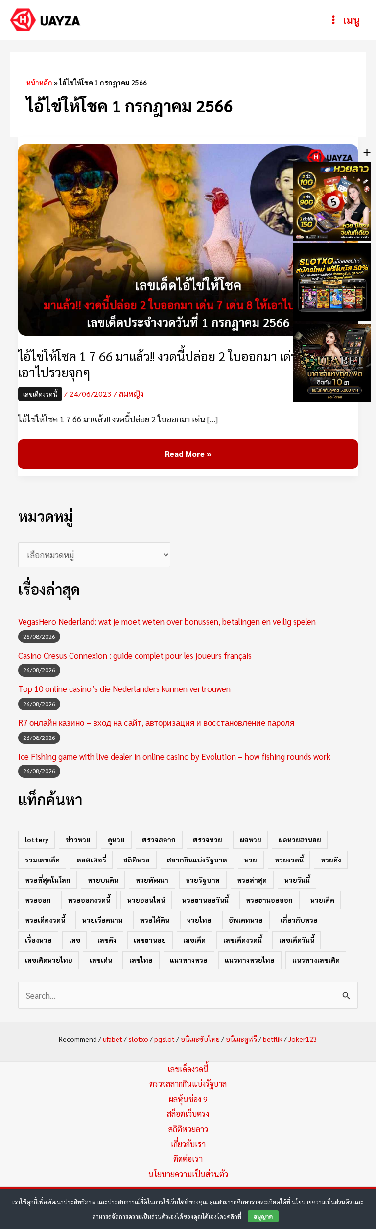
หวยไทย (199, 919)
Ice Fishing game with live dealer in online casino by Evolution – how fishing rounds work (174, 756)
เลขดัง (107, 939)
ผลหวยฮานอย (300, 839)
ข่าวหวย (78, 839)
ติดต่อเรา (188, 1159)
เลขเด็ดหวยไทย (48, 960)
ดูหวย (116, 839)
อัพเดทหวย (246, 919)
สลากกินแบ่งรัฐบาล (197, 859)
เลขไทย (141, 960)
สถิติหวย (136, 859)
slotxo (138, 1038)
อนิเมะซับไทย (200, 1038)
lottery (36, 839)
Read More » (188, 454)
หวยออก (38, 899)
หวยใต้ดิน (154, 919)
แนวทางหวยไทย (250, 960)
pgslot (164, 1038)
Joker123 (302, 1038)
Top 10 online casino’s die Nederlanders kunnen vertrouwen (124, 688)
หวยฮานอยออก (269, 899)
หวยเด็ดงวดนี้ (45, 919)
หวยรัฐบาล (203, 879)
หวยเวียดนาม (102, 919)
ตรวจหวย (207, 839)
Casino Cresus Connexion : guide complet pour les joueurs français (135, 655)
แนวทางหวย (189, 960)
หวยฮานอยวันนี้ (205, 899)
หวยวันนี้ (297, 879)
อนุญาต (263, 1216)
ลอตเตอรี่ (91, 859)
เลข (74, 939)
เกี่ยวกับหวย (299, 919)
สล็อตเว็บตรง (188, 1113)
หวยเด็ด (322, 899)
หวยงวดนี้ (289, 859)
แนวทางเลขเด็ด (316, 960)
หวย (250, 859)
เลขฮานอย (150, 939)
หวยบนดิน (103, 879)
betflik (272, 1038)
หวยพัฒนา (152, 879)
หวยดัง (331, 859)
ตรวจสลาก (159, 839)
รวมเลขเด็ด (42, 859)
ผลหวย (250, 839)
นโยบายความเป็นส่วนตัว (188, 1174)
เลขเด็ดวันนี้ (296, 939)
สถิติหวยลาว (188, 1129)
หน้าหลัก (39, 82)
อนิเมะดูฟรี (241, 1038)
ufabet (112, 1038)
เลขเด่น (101, 960)
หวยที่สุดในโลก (47, 879)
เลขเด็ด (194, 939)
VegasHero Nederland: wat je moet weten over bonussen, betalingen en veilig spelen (167, 621)
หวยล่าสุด (252, 879)
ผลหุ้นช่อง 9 (188, 1099)
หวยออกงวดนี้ (89, 899)
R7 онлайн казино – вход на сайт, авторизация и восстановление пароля (156, 722)
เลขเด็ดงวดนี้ (40, 394)
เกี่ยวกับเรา (188, 1144)
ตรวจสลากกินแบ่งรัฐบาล (188, 1084)
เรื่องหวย (38, 939)
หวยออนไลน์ (146, 899)
